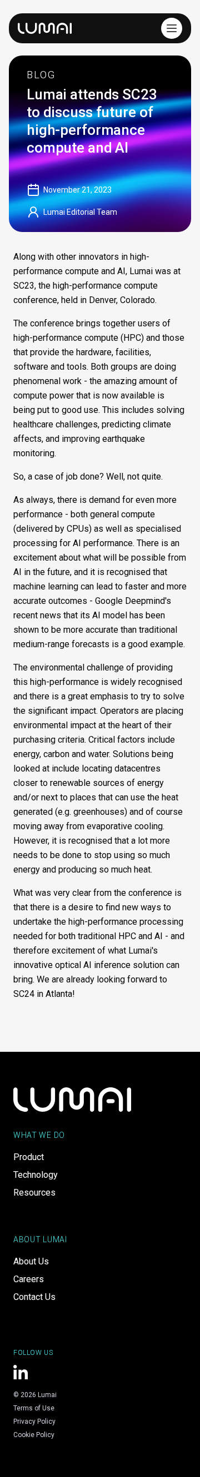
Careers (28, 1279)
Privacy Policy (34, 1421)
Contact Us (34, 1297)
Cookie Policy (33, 1435)
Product (28, 1157)
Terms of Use (33, 1408)
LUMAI (45, 28)
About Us (31, 1261)
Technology (35, 1174)
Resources (34, 1192)
